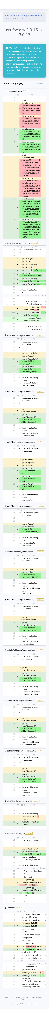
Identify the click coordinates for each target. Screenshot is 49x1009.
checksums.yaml (14, 90)
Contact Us (8, 997)
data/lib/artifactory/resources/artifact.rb (23, 335)
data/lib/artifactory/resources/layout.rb (23, 599)
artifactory (22, 15)
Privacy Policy (37, 997)
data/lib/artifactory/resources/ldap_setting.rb (25, 649)
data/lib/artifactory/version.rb (19, 801)
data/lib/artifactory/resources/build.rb (22, 506)
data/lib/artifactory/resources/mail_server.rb (25, 700)
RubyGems (10, 15)
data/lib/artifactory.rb (16, 833)
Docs (23, 999)
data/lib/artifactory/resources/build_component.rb (27, 551)
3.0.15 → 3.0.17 (15, 18)
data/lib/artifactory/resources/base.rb (22, 441)
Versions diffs (36, 15)
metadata (11, 907)
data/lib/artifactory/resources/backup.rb (24, 391)
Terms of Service (21, 997)
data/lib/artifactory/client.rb (18, 243)
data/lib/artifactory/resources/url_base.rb (24, 750)
